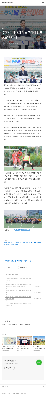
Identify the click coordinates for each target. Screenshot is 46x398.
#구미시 (7, 242)
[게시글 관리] (15, 267)
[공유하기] (12, 267)
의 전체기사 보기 (18, 261)
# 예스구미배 (23, 242)
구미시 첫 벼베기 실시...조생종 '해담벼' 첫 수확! (18, 291)
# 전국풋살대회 (35, 242)
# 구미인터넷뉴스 (11, 244)
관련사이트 (5, 386)
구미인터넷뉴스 (7, 3)
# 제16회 (14, 242)
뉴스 (7, 274)
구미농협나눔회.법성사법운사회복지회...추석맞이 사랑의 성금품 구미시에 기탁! (18, 285)
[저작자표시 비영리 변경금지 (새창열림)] (29, 267)
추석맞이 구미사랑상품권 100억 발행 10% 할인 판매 (18, 279)
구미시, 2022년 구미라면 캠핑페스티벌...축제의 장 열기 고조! (18, 298)
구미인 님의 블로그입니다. (12, 363)
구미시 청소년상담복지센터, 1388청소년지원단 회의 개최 (18, 304)
